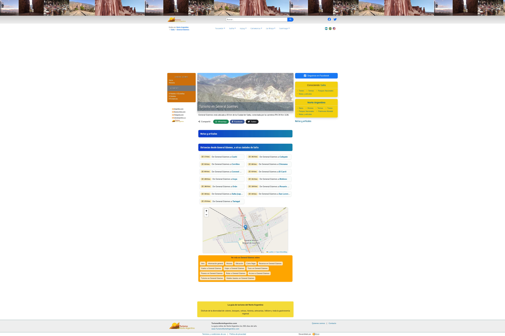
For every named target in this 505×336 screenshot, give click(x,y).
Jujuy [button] (242, 28)
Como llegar (251, 263)
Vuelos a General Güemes (211, 268)
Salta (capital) (238, 194)
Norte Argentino (182, 27)
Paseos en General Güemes (212, 273)
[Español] (326, 28)
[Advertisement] (252, 53)
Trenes (301, 91)
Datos (301, 108)
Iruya (235, 179)
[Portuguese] (330, 28)
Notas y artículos (305, 94)
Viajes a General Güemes (234, 268)
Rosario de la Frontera (290, 186)
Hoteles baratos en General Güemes (240, 278)
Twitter (253, 122)
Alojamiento (174, 88)
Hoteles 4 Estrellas (177, 94)
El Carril (282, 171)
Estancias (174, 99)
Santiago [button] (283, 28)
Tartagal (236, 201)
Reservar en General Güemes (270, 263)
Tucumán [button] (219, 28)
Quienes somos (318, 323)
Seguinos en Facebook (318, 76)
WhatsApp (222, 122)
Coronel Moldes (239, 171)
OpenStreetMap (281, 252)
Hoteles (173, 96)
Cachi (234, 157)
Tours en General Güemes (258, 268)
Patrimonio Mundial (325, 111)
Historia (172, 83)
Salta (173, 30)
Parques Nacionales (325, 91)
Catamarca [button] (255, 28)
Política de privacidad (237, 334)
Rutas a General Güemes (235, 273)
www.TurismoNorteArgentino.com (225, 329)
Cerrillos (236, 164)
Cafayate (284, 157)
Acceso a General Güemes (259, 273)
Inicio (171, 80)
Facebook (238, 122)
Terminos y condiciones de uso (214, 334)
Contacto (332, 323)
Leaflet (270, 252)
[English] (334, 28)
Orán (235, 186)
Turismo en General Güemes (218, 106)
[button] (245, 227)
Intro (202, 263)
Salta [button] (231, 28)
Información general (215, 263)
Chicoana (283, 164)
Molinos (283, 179)
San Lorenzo (285, 194)
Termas (311, 91)
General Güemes (183, 30)
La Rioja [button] (270, 28)
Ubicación (239, 263)
